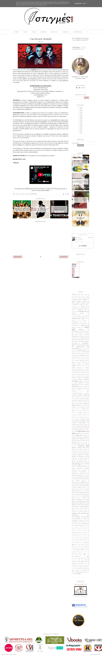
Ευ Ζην (74, 426)
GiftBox (87, 542)
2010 (74, 297)
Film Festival (80, 542)
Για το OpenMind (85, 332)
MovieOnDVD (75, 558)
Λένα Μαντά (79, 449)
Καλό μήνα (85, 440)
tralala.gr (86, 570)
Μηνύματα (81, 456)
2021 (75, 303)
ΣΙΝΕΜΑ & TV (54, 31)
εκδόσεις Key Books (77, 410)
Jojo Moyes (74, 551)
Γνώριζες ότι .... (77, 343)
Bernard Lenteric (76, 530)
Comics (86, 535)
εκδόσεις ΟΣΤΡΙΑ (76, 389)
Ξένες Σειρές (82, 463)
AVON (87, 527)
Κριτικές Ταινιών (20, 194)
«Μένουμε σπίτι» (76, 294)
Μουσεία (73, 461)
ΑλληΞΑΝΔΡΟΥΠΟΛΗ (76, 315)
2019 (82, 301)
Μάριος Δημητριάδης (78, 454)
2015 (78, 299)
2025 (79, 304)
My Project (74, 559)
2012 (81, 297)
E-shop (84, 539)
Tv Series (74, 572)
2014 (73, 299)
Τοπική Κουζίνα (83, 511)
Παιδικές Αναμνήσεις (77, 468)
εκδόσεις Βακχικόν (80, 360)
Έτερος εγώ (86, 424)
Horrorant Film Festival (81, 547)
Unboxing (81, 572)
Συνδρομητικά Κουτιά (76, 496)
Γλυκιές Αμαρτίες (85, 341)
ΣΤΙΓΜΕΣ (16, 31)
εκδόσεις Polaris (81, 414)
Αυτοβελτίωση (84, 323)
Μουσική (74, 463)
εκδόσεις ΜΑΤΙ (81, 384)
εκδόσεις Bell (84, 407)
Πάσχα (81, 473)
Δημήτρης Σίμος (85, 344)
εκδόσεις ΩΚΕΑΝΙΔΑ (84, 405)
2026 (84, 304)
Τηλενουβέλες (77, 506)
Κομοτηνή (73, 445)
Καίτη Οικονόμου (77, 440)
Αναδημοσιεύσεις (76, 318)
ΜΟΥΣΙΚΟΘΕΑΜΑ (77, 31)
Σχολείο (84, 497)
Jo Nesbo (86, 549)
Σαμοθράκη (82, 489)
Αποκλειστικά (75, 321)
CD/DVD (78, 534)
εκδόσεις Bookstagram (76, 408)
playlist (83, 566)
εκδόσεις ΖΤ (74, 374)
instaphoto (78, 549)
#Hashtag (85, 294)
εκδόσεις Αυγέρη (81, 358)
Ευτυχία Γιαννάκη (75, 427)
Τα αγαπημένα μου (81, 501)
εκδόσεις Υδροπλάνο (78, 400)
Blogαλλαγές (74, 532)
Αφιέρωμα (83, 325)
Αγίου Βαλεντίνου (80, 308)
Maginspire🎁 (83, 554)
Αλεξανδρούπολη (82, 311)
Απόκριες (85, 321)
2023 (14, 194)
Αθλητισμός (80, 309)
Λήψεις (85, 449)
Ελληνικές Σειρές (85, 419)
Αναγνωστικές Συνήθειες (83, 316)
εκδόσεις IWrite (85, 408)
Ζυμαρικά (80, 429)
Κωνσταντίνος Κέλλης (79, 239)
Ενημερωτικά (74, 424)
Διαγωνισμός (80, 346)
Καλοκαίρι (74, 442)
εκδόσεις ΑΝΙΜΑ (81, 357)
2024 (73, 304)
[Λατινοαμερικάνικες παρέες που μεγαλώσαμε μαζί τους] (80, 171)
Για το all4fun (75, 332)
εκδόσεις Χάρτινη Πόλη (77, 403)
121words (87, 296)
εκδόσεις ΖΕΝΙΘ (85, 372)
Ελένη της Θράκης (75, 419)
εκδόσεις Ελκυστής (76, 367)
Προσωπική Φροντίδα (76, 484)
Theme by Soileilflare (95, 654)
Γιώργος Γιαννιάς (83, 336)
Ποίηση (87, 477)
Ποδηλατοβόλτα (81, 477)
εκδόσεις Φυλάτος (83, 401)
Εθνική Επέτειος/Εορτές (76, 351)
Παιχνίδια (84, 470)
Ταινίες (27, 194)
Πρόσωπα (83, 482)
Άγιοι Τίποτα (78, 237)
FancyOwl (74, 542)
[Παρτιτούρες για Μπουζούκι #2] (80, 226)
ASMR (83, 527)
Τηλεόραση (83, 506)
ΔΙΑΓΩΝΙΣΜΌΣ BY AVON (79, 348)
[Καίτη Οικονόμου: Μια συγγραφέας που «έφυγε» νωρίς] (80, 208)
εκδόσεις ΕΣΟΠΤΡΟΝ (76, 372)
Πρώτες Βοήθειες (77, 487)
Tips (88, 568)
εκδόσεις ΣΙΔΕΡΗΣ (85, 398)
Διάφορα (79, 350)
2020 (88, 301)
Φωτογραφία (86, 516)
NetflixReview (75, 563)
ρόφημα (77, 489)
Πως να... (86, 487)
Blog (85, 530)
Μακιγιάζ (82, 451)
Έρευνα (80, 424)
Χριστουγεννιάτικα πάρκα (76, 523)
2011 (77, 297)
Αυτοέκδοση (74, 325)
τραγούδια (74, 513)
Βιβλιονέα (81, 329)
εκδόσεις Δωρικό (83, 365)
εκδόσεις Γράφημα (76, 363)
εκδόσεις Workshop (75, 417)
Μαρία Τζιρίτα (86, 452)
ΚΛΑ (86, 444)
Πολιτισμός (76, 478)
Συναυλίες (85, 494)
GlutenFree (76, 544)
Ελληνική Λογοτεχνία (80, 421)
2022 (81, 303)
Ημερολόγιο (79, 433)
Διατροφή (73, 350)
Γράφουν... (86, 343)
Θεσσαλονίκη (85, 435)
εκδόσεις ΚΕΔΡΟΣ (78, 379)
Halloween (87, 544)
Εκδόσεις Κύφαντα (85, 381)
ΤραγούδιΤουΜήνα (76, 516)
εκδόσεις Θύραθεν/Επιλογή (77, 376)
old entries (64, 256)
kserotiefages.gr (84, 553)
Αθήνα (73, 309)
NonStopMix (74, 565)
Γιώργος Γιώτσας (75, 338)
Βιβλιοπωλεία (85, 331)
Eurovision (76, 541)
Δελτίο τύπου (77, 344)
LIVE (73, 554)
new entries (18, 256)
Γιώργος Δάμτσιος (85, 338)
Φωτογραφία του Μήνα (80, 518)
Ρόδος (73, 489)
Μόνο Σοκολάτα (83, 459)
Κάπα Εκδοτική (84, 442)
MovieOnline (84, 558)
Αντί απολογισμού (83, 320)
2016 (83, 299)
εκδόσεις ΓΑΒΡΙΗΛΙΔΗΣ (82, 362)
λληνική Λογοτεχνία (75, 451)
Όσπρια (73, 466)
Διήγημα (86, 350)
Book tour (81, 532)
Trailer (80, 570)
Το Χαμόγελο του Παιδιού (82, 509)
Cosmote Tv (74, 537)
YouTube (75, 573)
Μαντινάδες (87, 451)
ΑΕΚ (87, 308)
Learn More (77, 3)
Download (86, 537)
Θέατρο (78, 435)
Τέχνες (79, 504)
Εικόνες (85, 351)
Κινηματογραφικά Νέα (77, 444)
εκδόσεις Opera (74, 414)
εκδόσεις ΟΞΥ (75, 388)
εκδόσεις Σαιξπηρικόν (76, 398)
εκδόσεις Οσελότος (84, 388)
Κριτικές (82, 446)
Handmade (75, 546)
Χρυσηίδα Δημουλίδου (79, 525)
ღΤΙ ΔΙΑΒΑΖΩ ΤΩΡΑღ (82, 234)
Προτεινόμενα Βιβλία (84, 485)
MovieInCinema (33, 194)
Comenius (81, 535)
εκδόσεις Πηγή (82, 395)
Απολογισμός (74, 323)
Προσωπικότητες (85, 484)
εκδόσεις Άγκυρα (81, 353)
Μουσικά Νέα (82, 461)
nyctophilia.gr (81, 565)
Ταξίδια (73, 504)
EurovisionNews (84, 540)
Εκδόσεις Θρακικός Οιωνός (83, 374)
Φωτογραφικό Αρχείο (77, 520)
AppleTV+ (78, 527)
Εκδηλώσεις (74, 353)
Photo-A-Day (77, 566)
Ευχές (82, 427)
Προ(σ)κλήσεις (86, 478)
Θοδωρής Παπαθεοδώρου (77, 437)
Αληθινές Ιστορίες (78, 313)
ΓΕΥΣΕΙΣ (34, 31)
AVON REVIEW (77, 528)
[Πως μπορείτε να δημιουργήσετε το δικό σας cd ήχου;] (80, 190)
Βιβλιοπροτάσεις (75, 331)
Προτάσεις (75, 485)
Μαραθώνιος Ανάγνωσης (77, 452)
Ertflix (88, 539)
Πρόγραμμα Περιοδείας (81, 480)
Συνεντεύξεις (85, 496)
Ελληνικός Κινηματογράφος (79, 422)
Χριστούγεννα (84, 522)
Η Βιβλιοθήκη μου (82, 431)
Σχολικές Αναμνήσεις (77, 499)
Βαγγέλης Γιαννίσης (76, 327)
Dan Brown (80, 537)
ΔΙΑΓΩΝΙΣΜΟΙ (44, 31)
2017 (88, 299)
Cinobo (83, 534)
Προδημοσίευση (75, 482)
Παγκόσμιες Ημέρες (82, 466)
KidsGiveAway (75, 553)
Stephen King (82, 568)
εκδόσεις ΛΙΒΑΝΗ (78, 382)
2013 (86, 297)
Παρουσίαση (74, 471)
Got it (84, 3)
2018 (76, 301)
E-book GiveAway (76, 539)
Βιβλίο (87, 327)
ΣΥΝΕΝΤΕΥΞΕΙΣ (65, 31)
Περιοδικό (80, 475)
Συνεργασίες (77, 497)
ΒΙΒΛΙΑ (25, 31)
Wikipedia (87, 572)
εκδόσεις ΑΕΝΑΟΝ (79, 355)
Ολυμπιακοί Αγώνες (84, 464)
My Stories (81, 560)
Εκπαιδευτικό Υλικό (84, 417)
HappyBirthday (81, 546)
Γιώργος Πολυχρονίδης (78, 339)
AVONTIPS (85, 528)
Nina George (84, 563)
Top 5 (75, 570)
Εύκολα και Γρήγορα (82, 426)
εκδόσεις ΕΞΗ (84, 370)
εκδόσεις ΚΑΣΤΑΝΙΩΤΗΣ (83, 377)
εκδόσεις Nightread (83, 412)
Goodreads (82, 544)
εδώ (52, 189)
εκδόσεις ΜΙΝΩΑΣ (84, 386)
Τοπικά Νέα (74, 511)
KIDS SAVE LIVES (83, 551)
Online (86, 565)
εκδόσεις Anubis (75, 407)
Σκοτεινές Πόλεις (83, 490)
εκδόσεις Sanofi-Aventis (82, 415)
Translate (82, 49)
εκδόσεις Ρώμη (84, 396)
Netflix (85, 561)
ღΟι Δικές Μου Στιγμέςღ (10, 654)
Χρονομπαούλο (85, 523)
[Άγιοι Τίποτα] (73, 240)
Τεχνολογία (86, 504)
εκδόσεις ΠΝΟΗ (75, 396)
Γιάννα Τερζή (78, 334)
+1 (87, 31)
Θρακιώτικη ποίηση (84, 438)
